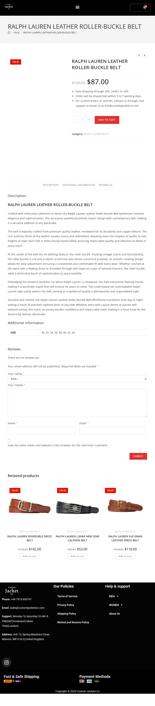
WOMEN (114, 604)
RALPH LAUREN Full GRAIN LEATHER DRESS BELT (125, 538)
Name (13, 423)
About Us (114, 613)
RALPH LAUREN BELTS (96, 134)
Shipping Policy (66, 613)
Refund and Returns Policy (73, 622)
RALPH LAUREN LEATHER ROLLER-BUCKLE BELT (50, 32)
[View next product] (144, 55)
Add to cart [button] (30, 556)
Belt (115, 213)
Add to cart (106, 119)
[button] (77, 7)
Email (84, 423)
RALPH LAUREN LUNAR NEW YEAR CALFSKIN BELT (77, 538)
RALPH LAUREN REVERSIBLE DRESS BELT (29, 538)
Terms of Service (67, 596)
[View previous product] (138, 55)
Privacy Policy (65, 604)
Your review (16, 385)
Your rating (16, 373)
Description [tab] (50, 185)
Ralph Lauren (76, 213)
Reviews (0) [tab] (105, 185)
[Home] (9, 32)
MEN (112, 596)
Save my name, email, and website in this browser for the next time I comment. (58, 445)
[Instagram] (6, 662)
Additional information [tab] (78, 185)
